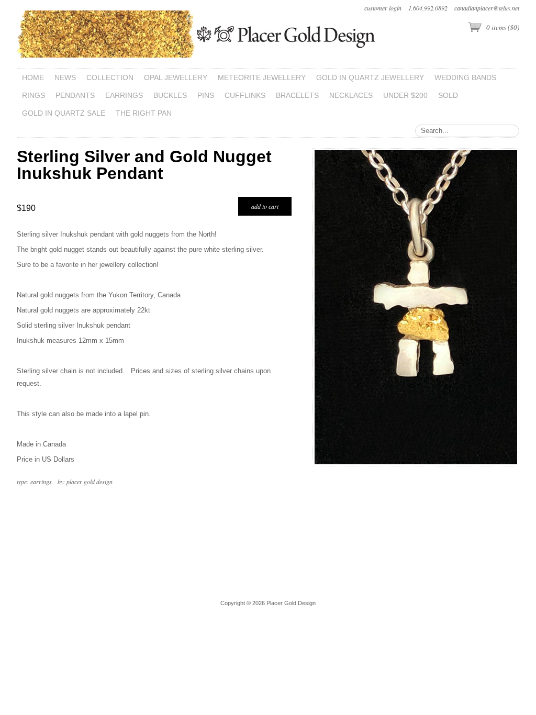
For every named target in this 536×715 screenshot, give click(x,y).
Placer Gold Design (89, 481)
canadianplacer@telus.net (486, 8)
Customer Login (382, 8)
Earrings (41, 481)
